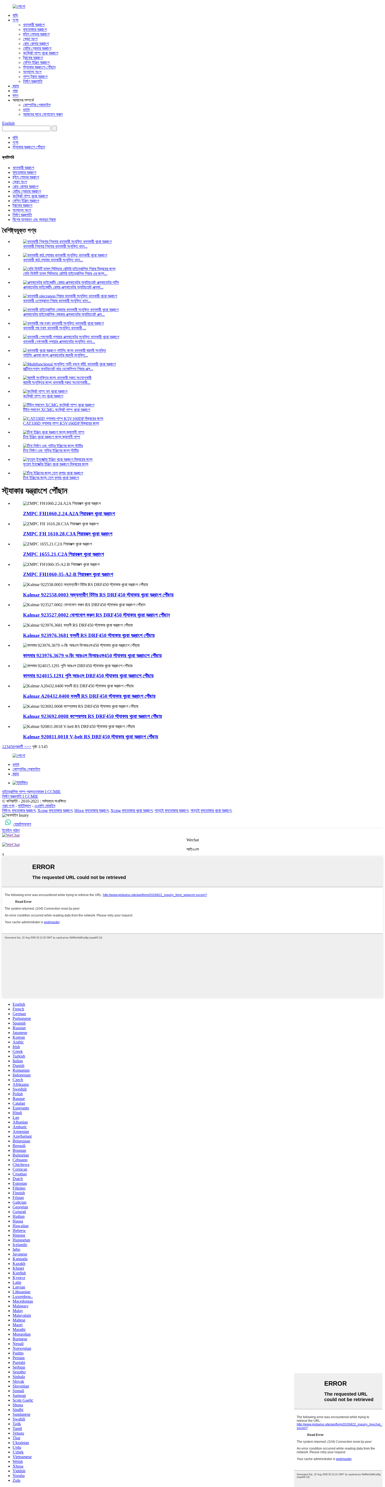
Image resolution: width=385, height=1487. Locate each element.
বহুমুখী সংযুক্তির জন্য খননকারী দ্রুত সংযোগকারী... (56, 382)
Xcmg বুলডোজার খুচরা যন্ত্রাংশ (131, 810)
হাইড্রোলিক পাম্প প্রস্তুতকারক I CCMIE (31, 791)
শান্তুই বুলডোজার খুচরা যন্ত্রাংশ (210, 810)
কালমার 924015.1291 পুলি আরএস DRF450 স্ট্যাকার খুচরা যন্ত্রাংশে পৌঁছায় (88, 675)
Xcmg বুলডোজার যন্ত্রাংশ (54, 810)
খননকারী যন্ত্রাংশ (34, 25)
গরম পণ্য (8, 806)
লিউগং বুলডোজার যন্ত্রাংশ (18, 810)
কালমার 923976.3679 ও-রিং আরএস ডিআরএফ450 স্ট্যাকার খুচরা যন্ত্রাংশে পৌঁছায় (92, 655)
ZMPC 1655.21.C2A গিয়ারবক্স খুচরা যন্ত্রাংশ (63, 554)
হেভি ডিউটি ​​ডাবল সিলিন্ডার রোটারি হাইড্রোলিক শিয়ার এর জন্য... (65, 273)
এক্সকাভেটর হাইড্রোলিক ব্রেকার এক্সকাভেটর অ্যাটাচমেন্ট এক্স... (64, 314)
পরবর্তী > (20, 746)
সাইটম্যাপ (24, 806)
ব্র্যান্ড (16, 86)
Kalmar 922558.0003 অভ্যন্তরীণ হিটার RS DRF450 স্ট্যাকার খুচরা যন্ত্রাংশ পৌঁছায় (98, 595)
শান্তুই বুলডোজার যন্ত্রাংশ (171, 810)
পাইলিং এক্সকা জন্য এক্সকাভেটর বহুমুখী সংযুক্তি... (55, 355)
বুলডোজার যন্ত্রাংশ (35, 29)
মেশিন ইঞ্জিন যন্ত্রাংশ (36, 62)
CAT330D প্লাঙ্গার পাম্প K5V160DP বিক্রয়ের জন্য (61, 423)
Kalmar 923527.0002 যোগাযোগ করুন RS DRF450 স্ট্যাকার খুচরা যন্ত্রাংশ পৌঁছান (96, 615)
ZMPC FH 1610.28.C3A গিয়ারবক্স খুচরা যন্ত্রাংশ (67, 534)
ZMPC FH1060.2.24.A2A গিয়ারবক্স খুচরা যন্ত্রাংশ (69, 513)
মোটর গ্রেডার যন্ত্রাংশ (37, 48)
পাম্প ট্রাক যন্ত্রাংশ (35, 76)
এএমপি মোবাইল (44, 806)
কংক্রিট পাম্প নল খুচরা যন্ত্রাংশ (43, 396)
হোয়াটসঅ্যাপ (22, 824)
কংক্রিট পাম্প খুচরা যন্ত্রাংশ (40, 53)
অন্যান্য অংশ (32, 72)
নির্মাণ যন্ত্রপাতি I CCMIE (20, 796)
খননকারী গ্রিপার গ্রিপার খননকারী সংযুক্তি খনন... (55, 246)
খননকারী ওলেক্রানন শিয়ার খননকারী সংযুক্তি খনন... (57, 300)
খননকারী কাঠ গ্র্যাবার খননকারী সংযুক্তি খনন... (53, 260)
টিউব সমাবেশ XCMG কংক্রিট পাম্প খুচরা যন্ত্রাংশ (56, 409)
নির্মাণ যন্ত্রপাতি (32, 81)
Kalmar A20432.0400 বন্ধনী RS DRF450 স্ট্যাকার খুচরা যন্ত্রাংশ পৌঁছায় (89, 696)
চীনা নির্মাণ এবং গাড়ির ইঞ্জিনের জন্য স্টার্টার (51, 450)
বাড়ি (15, 15)
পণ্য (15, 20)
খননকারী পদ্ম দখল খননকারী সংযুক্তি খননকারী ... (54, 328)
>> (28, 746)
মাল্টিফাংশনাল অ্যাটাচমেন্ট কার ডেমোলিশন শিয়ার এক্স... (58, 369)
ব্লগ (15, 95)
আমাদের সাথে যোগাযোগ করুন (43, 114)
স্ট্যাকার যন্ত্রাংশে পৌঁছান (39, 67)
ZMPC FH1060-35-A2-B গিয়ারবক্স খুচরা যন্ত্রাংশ (68, 574)
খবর (15, 91)
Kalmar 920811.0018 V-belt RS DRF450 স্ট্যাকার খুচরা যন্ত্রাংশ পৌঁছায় (90, 736)
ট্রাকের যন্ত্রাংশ (33, 58)
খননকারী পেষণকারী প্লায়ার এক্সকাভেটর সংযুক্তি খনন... (59, 341)
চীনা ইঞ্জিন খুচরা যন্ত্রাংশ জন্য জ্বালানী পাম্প (51, 437)
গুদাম (26, 109)
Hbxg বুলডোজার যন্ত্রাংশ (91, 810)
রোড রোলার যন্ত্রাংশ (36, 43)
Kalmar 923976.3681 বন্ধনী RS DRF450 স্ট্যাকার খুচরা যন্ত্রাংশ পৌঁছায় (89, 635)
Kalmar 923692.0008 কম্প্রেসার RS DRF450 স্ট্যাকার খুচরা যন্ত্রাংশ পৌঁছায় (92, 716)
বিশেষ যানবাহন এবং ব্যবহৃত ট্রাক (34, 219)
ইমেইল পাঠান (11, 830)
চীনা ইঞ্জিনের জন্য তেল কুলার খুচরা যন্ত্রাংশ (51, 478)
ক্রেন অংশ (30, 39)
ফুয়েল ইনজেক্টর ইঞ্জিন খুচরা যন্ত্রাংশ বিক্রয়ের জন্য (55, 464)
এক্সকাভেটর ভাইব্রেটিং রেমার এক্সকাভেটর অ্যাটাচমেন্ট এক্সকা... (63, 287)
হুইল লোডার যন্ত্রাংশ (36, 34)
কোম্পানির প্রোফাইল (37, 105)
